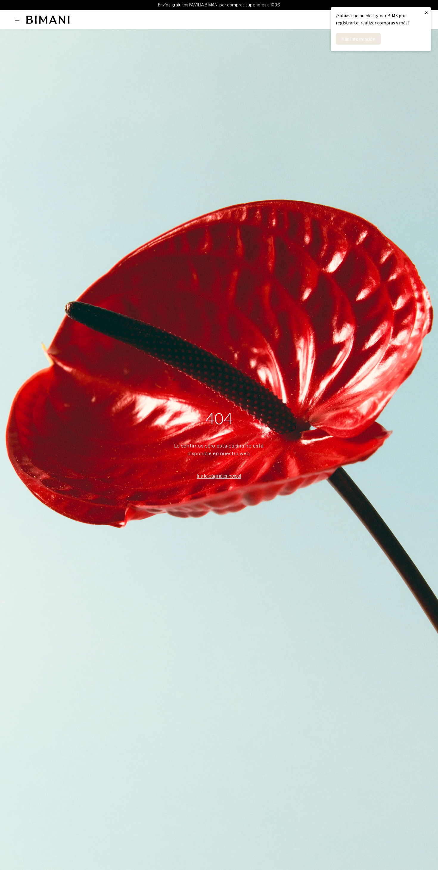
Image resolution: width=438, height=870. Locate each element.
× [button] (426, 12)
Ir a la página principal (219, 476)
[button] (18, 20)
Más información (358, 39)
